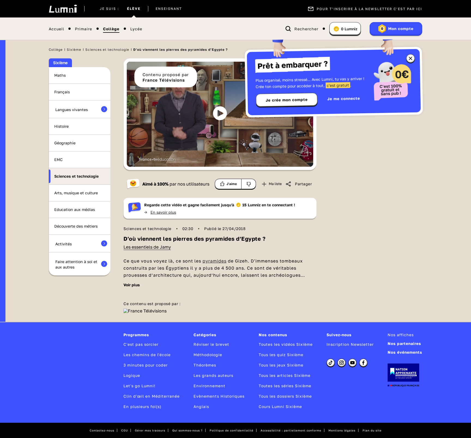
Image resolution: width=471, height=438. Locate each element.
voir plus (131, 285)
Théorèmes (205, 365)
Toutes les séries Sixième (285, 385)
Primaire (83, 28)
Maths (60, 75)
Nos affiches (401, 334)
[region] (220, 114)
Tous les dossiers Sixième (285, 396)
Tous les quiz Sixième (281, 354)
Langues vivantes (71, 109)
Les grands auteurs (213, 375)
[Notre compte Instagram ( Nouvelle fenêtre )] (341, 363)
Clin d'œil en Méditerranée (151, 396)
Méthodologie (208, 354)
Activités (63, 244)
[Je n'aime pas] (248, 184)
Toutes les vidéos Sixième (286, 344)
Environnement (209, 385)
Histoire (61, 126)
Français (62, 92)
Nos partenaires (404, 343)
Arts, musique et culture (76, 192)
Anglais (201, 406)
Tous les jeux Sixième (281, 365)
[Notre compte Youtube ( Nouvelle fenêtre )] (352, 363)
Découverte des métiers (76, 226)
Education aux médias (74, 209)
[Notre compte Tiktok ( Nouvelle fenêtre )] (331, 363)
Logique (131, 375)
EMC (58, 159)
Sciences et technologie (107, 49)
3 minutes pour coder (145, 365)
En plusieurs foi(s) (142, 406)
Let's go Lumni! (139, 385)
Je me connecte (343, 98)
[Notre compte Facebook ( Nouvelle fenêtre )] (363, 363)
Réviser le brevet (211, 344)
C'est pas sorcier (140, 344)
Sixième (74, 49)
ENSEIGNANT (169, 8)
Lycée (136, 28)
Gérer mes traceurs (150, 430)
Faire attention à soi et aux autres (76, 264)
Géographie (65, 143)
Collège (111, 28)
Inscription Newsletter (350, 344)
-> (160, 212)
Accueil (56, 28)
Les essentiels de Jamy (147, 247)
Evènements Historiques (219, 396)
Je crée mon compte (287, 100)
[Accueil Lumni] (63, 9)
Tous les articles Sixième (284, 375)
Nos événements (405, 352)
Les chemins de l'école (147, 354)
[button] (220, 113)
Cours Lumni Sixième (280, 406)
